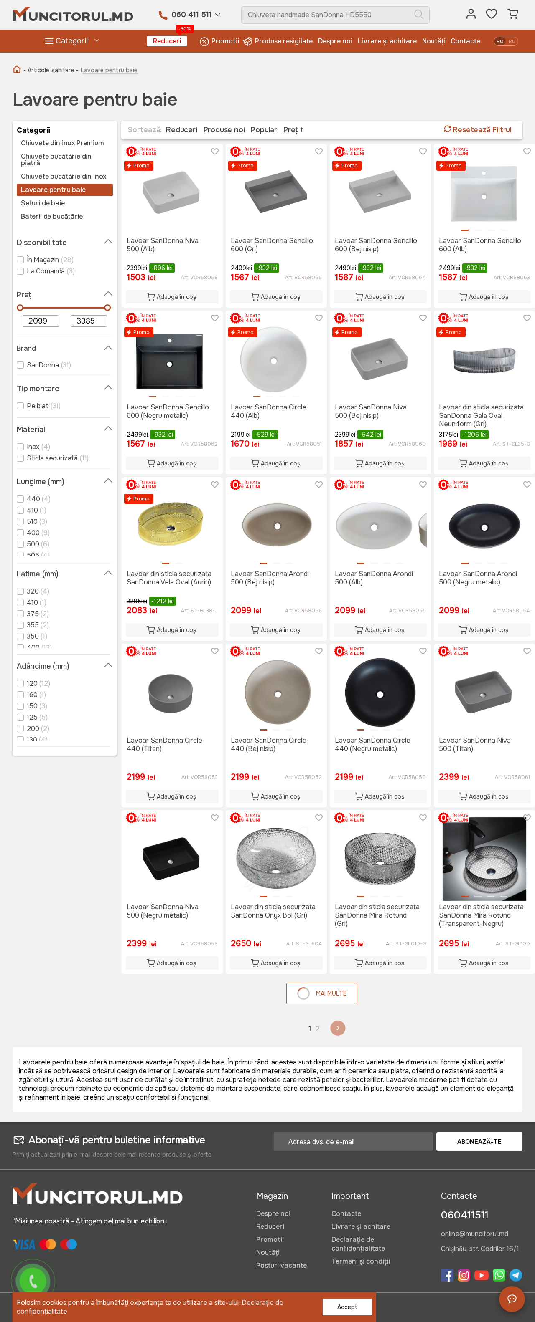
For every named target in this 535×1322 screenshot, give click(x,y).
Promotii (225, 41)
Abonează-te (479, 1141)
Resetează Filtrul (481, 129)
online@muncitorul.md (474, 1234)
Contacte (465, 41)
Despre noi (335, 41)
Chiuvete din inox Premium (62, 143)
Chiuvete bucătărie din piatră (56, 160)
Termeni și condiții (360, 1261)
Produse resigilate (284, 41)
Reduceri (170, 40)
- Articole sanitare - (51, 70)
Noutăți (434, 41)
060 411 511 (191, 14)
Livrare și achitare (387, 41)
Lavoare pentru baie (53, 190)
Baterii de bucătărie (51, 216)
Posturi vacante (281, 1265)
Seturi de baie (43, 203)
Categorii (72, 40)
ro (500, 41)
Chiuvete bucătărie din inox (63, 176)
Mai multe (331, 993)
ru (512, 41)
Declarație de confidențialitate (358, 1244)
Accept (347, 1307)
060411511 (465, 1215)
